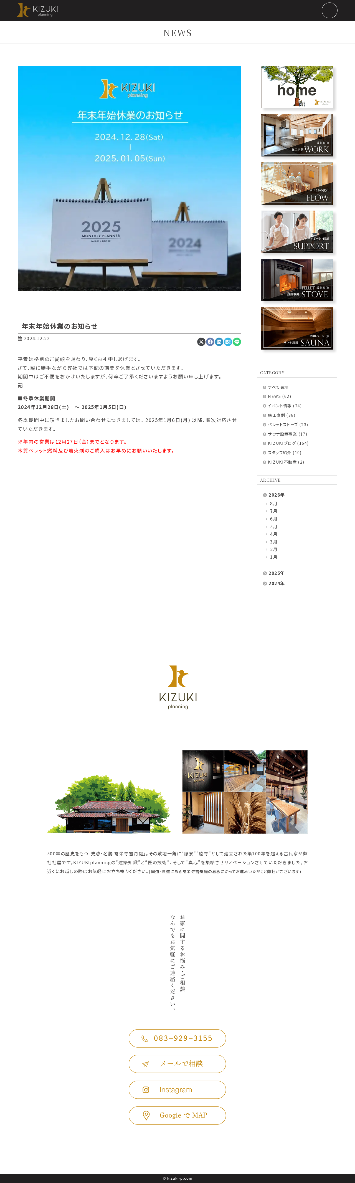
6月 (273, 518)
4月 (273, 533)
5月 (273, 526)
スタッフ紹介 (279, 452)
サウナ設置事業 (282, 434)
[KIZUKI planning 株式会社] (29, 15)
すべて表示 (278, 387)
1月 (273, 556)
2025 (274, 573)
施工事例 (276, 415)
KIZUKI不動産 (282, 462)
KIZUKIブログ (282, 443)
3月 (273, 541)
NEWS (274, 396)
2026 (274, 494)
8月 (273, 503)
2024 (274, 583)
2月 (273, 549)
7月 (273, 510)
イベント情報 (279, 405)
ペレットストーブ (283, 424)
